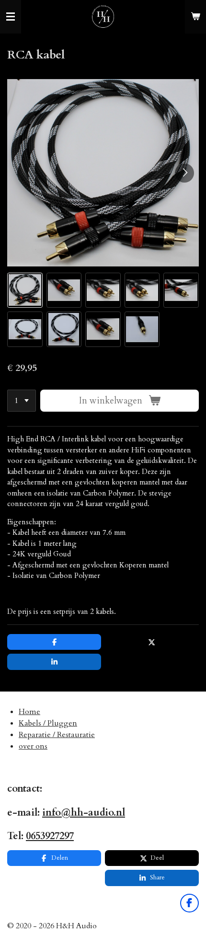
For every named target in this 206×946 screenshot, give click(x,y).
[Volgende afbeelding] (184, 173)
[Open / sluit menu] (10, 17)
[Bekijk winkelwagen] (195, 17)
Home (29, 711)
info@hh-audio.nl (83, 812)
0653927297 (50, 836)
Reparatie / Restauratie (57, 734)
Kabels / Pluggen (48, 723)
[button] (25, 290)
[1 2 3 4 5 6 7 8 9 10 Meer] (21, 401)
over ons (33, 746)
